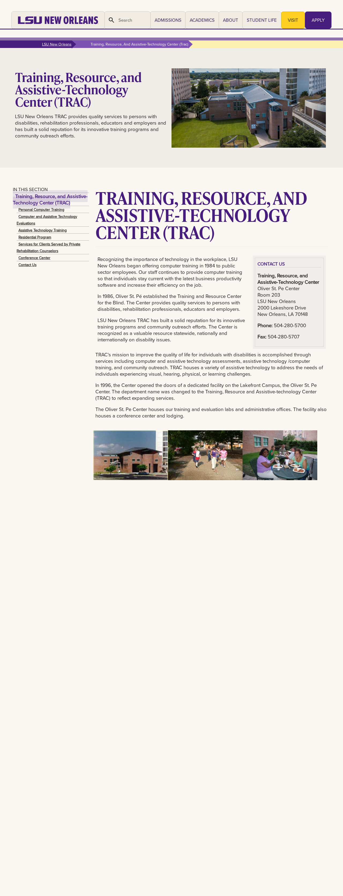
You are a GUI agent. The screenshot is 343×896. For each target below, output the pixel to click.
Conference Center (34, 257)
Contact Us (27, 264)
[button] (167, 20)
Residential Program (34, 237)
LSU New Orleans (57, 44)
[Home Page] (58, 20)
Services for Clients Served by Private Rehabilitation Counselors (48, 247)
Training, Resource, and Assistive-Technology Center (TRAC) (50, 199)
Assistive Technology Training (42, 230)
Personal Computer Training (41, 209)
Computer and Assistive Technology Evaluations (47, 220)
